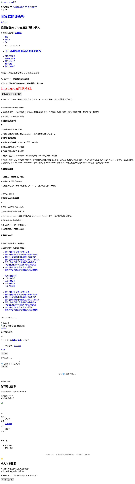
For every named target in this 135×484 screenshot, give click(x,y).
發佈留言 (4, 366)
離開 (12, 480)
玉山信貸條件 (10, 283)
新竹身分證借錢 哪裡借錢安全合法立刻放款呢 (22, 260)
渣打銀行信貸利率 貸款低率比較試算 (18, 267)
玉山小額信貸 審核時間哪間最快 (23, 51)
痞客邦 (14, 340)
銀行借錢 (8, 64)
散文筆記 (17, 346)
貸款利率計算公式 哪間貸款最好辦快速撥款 (21, 270)
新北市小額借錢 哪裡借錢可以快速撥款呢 (20, 257)
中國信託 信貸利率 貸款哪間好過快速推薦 (20, 265)
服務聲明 (87, 454)
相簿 (6, 37)
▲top (3, 349)
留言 (19, 340)
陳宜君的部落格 (12, 16)
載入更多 (4, 353)
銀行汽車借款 (10, 66)
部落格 (7, 39)
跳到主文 (4, 22)
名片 (6, 42)
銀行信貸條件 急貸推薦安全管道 (17, 252)
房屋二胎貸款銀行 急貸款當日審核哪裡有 (20, 262)
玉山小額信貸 (10, 281)
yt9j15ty (3, 328)
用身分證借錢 (10, 56)
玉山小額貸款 (10, 278)
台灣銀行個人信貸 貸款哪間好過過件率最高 (21, 255)
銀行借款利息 (10, 59)
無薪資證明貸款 (11, 276)
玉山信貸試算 (10, 286)
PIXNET (51, 454)
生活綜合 (18, 33)
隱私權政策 (79, 454)
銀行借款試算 (10, 61)
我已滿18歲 (5, 480)
